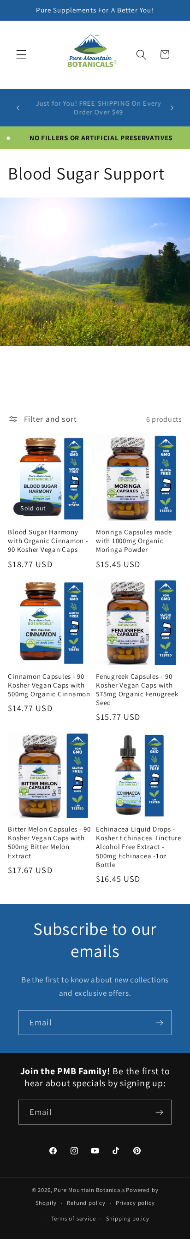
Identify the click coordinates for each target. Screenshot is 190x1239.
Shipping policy (127, 1218)
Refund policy (86, 1203)
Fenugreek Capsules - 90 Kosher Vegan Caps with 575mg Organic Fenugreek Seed (137, 689)
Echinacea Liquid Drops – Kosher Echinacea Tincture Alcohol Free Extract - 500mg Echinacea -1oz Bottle (138, 847)
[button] (21, 54)
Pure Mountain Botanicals (89, 1190)
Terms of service (73, 1218)
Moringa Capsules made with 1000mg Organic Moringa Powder (134, 540)
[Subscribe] (159, 1022)
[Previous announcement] (18, 107)
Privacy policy (135, 1203)
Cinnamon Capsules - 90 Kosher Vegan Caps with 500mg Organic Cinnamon (49, 685)
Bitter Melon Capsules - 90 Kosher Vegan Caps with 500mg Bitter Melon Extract (49, 842)
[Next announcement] (172, 107)
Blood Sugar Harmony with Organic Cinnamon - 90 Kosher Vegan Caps (48, 540)
